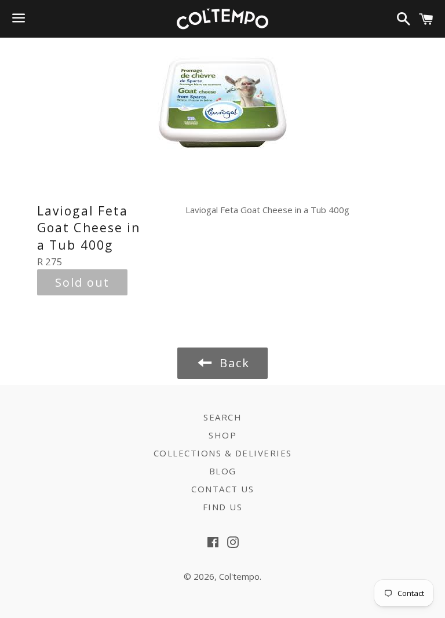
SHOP (222, 435)
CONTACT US (222, 489)
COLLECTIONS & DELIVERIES (223, 453)
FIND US (223, 507)
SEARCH (222, 417)
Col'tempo (239, 576)
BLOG (222, 471)
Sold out (82, 282)
